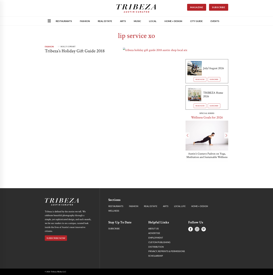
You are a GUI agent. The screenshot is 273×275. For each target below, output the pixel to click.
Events (215, 21)
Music (137, 21)
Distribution (156, 246)
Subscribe (214, 79)
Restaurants (64, 21)
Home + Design (173, 21)
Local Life (180, 206)
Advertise (154, 233)
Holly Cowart (68, 46)
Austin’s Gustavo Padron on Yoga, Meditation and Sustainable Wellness (207, 155)
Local (153, 21)
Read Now (200, 79)
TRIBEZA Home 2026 (213, 94)
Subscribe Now (56, 238)
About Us (153, 228)
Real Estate (105, 21)
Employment (155, 237)
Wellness (113, 210)
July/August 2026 (213, 68)
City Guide (196, 21)
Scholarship (155, 255)
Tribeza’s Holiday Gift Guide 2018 (75, 51)
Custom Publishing (159, 242)
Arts (123, 21)
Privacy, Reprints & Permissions (166, 251)
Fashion (85, 21)
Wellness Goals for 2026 (207, 117)
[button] (187, 135)
